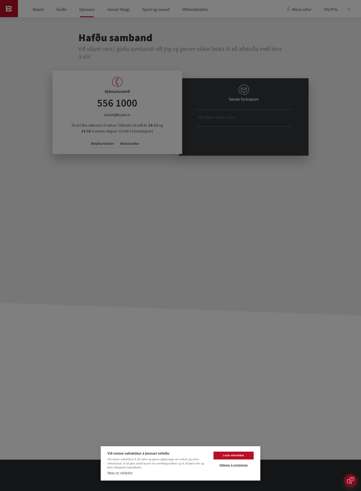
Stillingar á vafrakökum (233, 465)
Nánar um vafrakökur (120, 472)
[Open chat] (350, 480)
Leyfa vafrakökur (233, 455)
